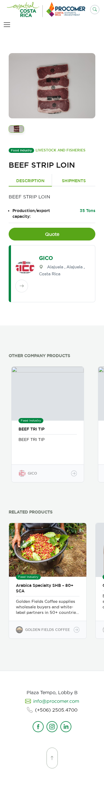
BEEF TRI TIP (31, 429)
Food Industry (21, 150)
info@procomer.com (56, 701)
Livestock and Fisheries (61, 150)
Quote (52, 234)
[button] (94, 9)
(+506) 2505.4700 (56, 709)
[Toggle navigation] (8, 24)
